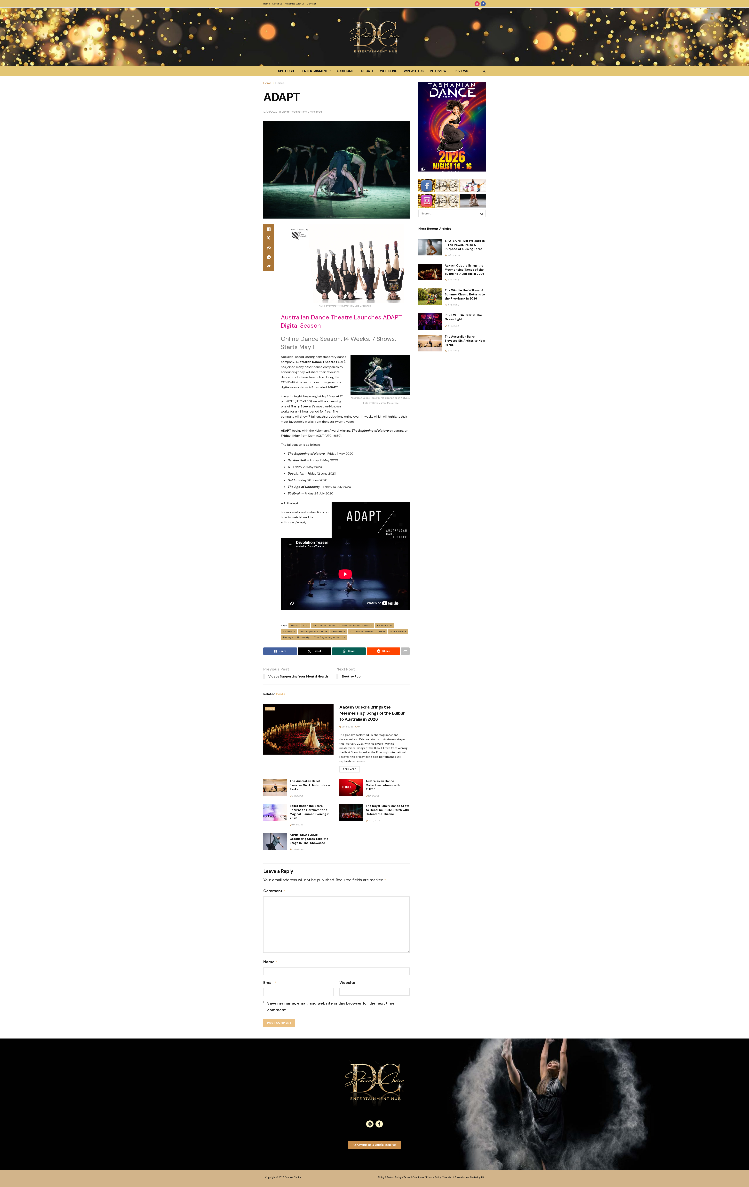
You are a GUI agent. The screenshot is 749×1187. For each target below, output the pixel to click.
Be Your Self (384, 625)
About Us (277, 3)
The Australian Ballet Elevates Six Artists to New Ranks (310, 785)
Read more (351, 768)
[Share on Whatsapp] (268, 248)
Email (269, 982)
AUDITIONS (344, 71)
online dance (398, 631)
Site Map (447, 1177)
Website (347, 982)
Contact (311, 3)
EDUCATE (366, 71)
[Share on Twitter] (268, 238)
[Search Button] (484, 71)
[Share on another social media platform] (268, 266)
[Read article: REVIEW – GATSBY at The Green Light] (430, 321)
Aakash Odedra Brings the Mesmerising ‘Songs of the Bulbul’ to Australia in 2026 (372, 713)
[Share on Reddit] (268, 257)
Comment (274, 890)
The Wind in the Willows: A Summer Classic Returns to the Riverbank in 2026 (465, 294)
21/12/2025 (347, 726)
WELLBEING (389, 71)
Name (270, 961)
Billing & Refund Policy (389, 1177)
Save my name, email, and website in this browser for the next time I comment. (332, 1006)
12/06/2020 (270, 111)
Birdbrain (289, 631)
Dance (280, 83)
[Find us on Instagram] (477, 3)
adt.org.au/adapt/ (293, 522)
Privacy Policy (433, 1177)
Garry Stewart (365, 631)
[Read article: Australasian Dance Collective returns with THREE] (351, 787)
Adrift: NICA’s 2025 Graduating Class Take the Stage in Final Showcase (309, 839)
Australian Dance (324, 625)
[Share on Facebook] (268, 229)
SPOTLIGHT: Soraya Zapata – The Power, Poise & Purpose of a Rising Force (465, 245)
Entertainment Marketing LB (469, 1177)
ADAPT (294, 625)
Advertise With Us (294, 3)
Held (382, 631)
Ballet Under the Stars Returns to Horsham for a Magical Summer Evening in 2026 (309, 812)
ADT (305, 625)
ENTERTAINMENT (315, 71)
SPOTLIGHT (287, 71)
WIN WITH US (414, 71)
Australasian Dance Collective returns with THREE (383, 785)
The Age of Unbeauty (296, 637)
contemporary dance (313, 631)
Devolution (338, 631)
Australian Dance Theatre (355, 625)
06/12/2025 (297, 849)
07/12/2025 (373, 820)
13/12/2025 (373, 795)
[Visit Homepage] (374, 37)
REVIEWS (461, 71)
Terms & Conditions (414, 1177)
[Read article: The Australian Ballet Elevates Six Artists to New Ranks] (275, 787)
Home (266, 3)
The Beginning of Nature (329, 637)
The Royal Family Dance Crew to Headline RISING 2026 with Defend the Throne (387, 810)
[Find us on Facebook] (483, 3)
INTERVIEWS (439, 71)
